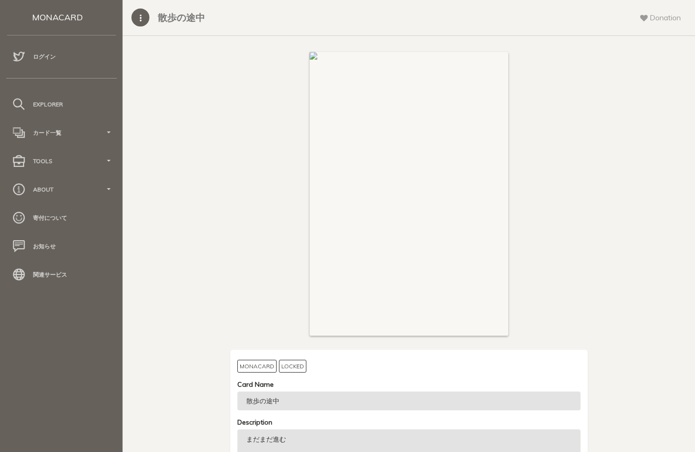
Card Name (255, 384)
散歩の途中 (181, 17)
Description (254, 422)
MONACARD (57, 17)
